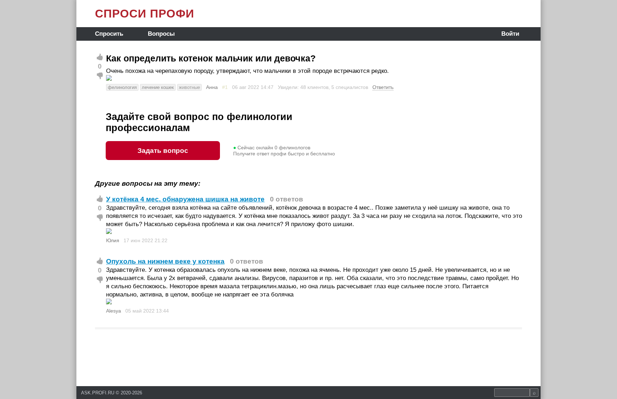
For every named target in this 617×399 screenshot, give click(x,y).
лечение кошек (158, 87)
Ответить (382, 87)
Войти (510, 33)
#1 (225, 87)
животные (189, 87)
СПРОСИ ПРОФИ (144, 13)
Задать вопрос (162, 150)
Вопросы (161, 33)
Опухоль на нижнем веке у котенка (165, 261)
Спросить (109, 33)
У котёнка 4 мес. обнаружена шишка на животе (185, 199)
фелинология (122, 87)
